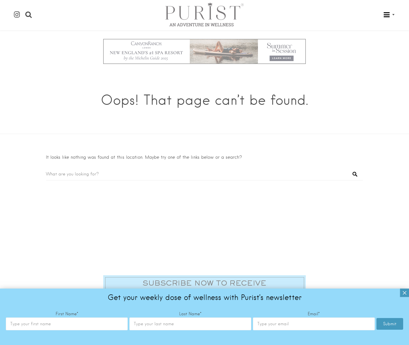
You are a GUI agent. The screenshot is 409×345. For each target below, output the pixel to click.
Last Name (190, 313)
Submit (389, 323)
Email (314, 313)
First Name (67, 313)
